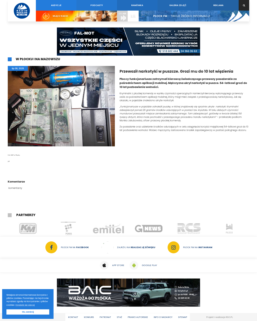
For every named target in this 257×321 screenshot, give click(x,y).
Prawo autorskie (138, 317)
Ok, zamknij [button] (28, 312)
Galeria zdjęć (177, 5)
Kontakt (73, 317)
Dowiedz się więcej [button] (25, 305)
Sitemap (182, 317)
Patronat (105, 317)
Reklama (218, 5)
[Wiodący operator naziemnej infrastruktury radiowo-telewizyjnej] (68, 228)
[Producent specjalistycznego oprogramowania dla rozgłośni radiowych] (108, 228)
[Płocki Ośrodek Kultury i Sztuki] (28, 228)
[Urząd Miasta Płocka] (189, 228)
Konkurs (89, 317)
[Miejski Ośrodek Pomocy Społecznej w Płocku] (229, 228)
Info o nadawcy (163, 317)
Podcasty (96, 5)
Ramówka (137, 5)
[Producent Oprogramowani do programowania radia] (149, 228)
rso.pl (229, 317)
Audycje (56, 5)
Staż (119, 317)
